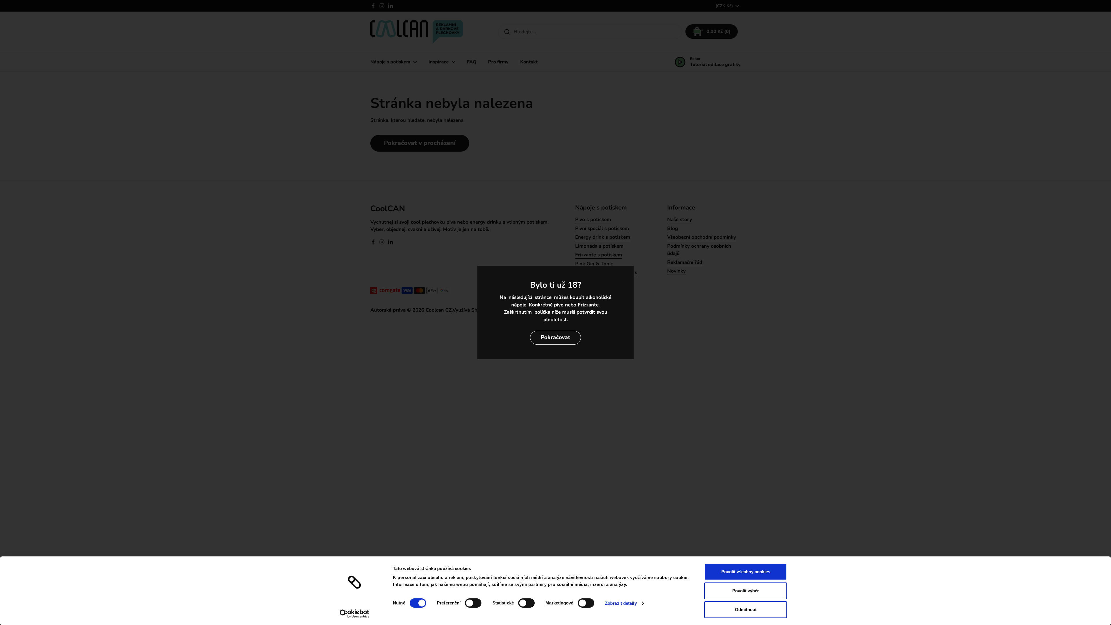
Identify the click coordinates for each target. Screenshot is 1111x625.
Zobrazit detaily (621, 603)
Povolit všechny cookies (745, 571)
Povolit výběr (745, 590)
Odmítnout (746, 609)
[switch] (473, 603)
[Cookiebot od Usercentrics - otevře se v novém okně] (354, 613)
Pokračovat (555, 337)
